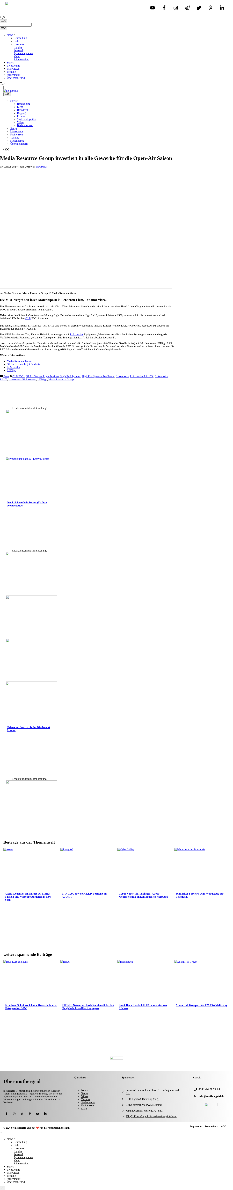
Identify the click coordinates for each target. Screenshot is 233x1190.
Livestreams (13, 65)
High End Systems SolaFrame (98, 376)
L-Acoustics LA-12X (141, 376)
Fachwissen (13, 68)
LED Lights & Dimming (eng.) (142, 1099)
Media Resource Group (19, 361)
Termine (11, 71)
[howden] (31, 680)
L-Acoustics (76, 334)
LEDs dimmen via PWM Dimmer (144, 1104)
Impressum (196, 1126)
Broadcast (19, 44)
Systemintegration (23, 53)
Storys (10, 62)
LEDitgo (11, 370)
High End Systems (70, 376)
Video (17, 56)
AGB (223, 1126)
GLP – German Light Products (23, 364)
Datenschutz (211, 1126)
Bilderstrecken (21, 59)
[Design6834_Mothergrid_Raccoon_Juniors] (31, 637)
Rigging (18, 47)
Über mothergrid (16, 77)
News (10, 34)
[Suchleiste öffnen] (2, 17)
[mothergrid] (10, 90)
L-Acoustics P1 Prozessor (22, 379)
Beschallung (20, 38)
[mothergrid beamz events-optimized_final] (31, 451)
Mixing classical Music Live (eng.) (144, 1110)
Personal (18, 50)
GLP (28, 318)
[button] (1, 1132)
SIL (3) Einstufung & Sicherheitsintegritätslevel (151, 1116)
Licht (16, 41)
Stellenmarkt (13, 74)
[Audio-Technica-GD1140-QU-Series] (31, 593)
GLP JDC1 (18, 376)
